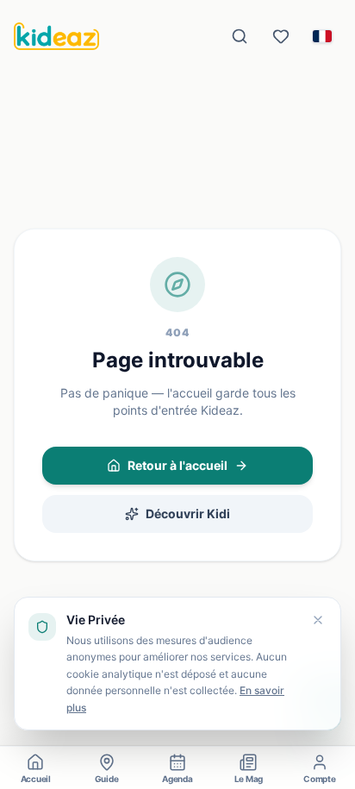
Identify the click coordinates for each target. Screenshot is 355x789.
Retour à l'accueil (177, 465)
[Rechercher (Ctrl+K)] (239, 36)
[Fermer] (318, 620)
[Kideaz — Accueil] (56, 36)
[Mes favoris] (281, 36)
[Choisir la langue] (322, 36)
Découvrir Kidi (188, 513)
